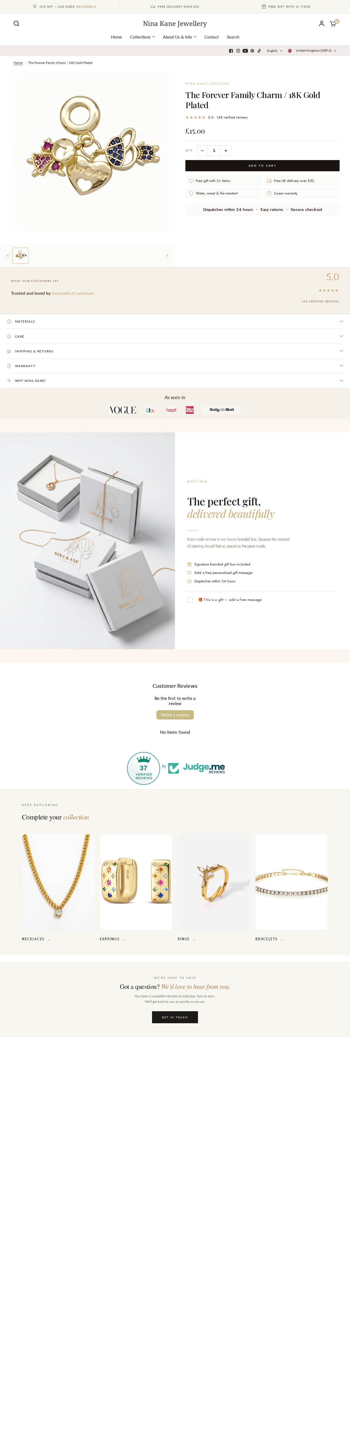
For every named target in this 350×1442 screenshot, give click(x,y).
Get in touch (175, 1017)
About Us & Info (177, 36)
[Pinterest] (252, 50)
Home (116, 36)
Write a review (175, 714)
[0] (331, 23)
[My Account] (321, 23)
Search (233, 36)
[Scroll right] (167, 255)
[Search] (18, 23)
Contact (212, 36)
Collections (140, 36)
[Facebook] (231, 50)
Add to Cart (263, 165)
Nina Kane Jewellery (175, 23)
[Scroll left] (7, 255)
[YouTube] (245, 50)
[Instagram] (238, 50)
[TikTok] (259, 50)
